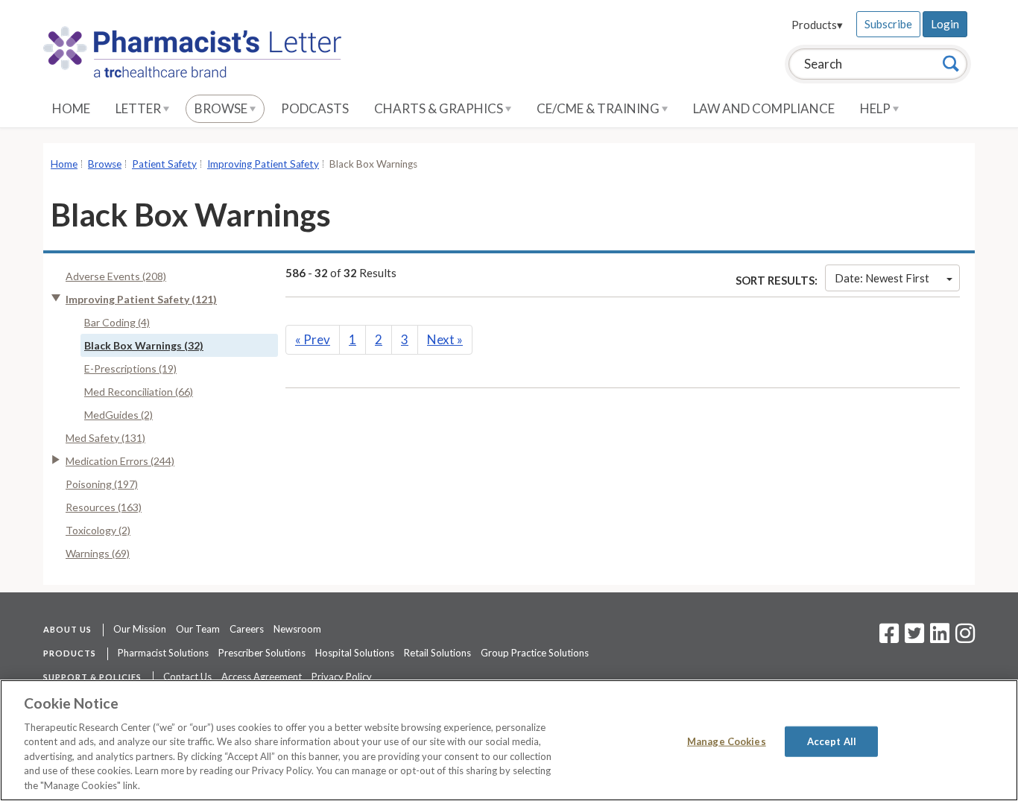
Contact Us (187, 677)
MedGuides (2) (118, 414)
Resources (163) (104, 507)
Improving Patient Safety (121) (141, 299)
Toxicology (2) (98, 530)
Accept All (831, 741)
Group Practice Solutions (535, 653)
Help (876, 108)
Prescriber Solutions (262, 653)
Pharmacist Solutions (163, 653)
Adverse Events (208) (116, 276)
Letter (139, 108)
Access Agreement (261, 677)
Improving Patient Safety (263, 164)
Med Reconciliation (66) (138, 391)
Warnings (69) (98, 553)
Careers (247, 629)
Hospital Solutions (354, 653)
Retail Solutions (437, 653)
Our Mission (139, 629)
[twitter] (912, 638)
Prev (312, 339)
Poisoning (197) (102, 484)
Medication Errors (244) (120, 461)
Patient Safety (164, 164)
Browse (222, 108)
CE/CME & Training (599, 108)
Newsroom (297, 629)
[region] (509, 740)
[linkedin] (939, 638)
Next (445, 339)
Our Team (198, 629)
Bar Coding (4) (117, 322)
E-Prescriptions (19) (130, 368)
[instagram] (965, 638)
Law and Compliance (764, 108)
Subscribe (888, 24)
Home (71, 108)
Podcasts (315, 108)
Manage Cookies (726, 741)
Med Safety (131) (105, 437)
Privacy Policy (342, 677)
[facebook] (889, 638)
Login (945, 24)
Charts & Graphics (439, 108)
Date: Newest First (882, 278)
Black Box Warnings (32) (143, 345)
